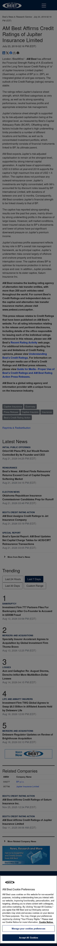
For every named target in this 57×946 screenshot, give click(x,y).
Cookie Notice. (46, 922)
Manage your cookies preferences (28, 928)
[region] (28, 909)
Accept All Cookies (28, 937)
